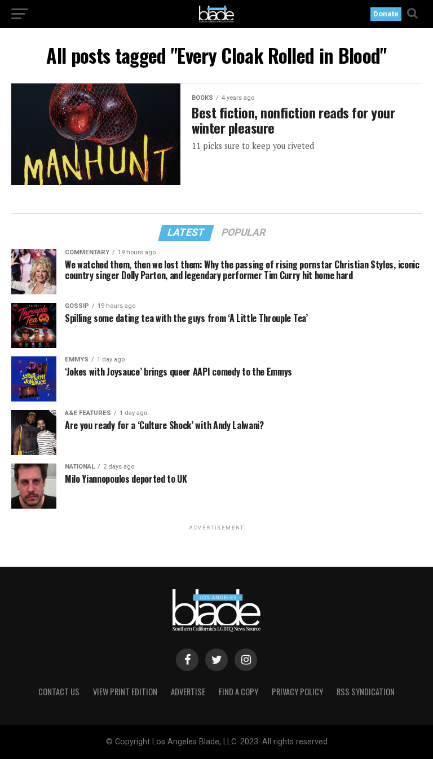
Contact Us (58, 692)
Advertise (188, 692)
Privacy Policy (297, 692)
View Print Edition (125, 692)
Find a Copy (238, 692)
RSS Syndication (366, 692)
